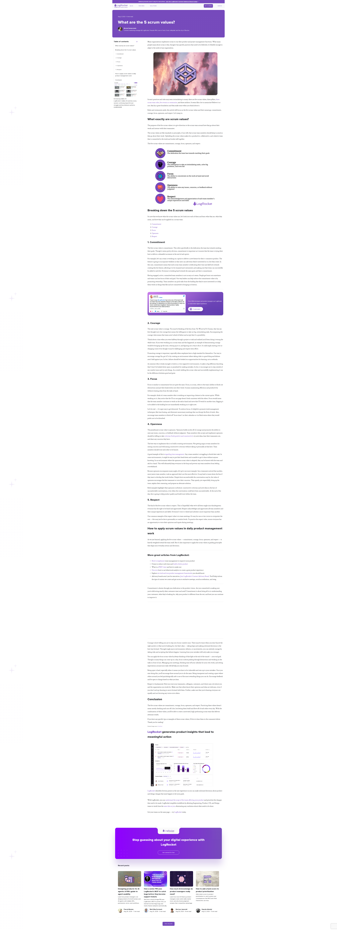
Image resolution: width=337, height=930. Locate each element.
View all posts (168, 923)
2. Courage (119, 57)
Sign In (220, 6)
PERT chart (162, 567)
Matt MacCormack (156, 909)
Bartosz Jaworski (181, 909)
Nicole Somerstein (130, 28)
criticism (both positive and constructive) (179, 436)
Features (141, 6)
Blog (131, 6)
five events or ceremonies (168, 102)
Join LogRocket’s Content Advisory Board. (194, 576)
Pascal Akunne (128, 909)
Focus (154, 230)
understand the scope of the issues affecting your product (184, 800)
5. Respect (118, 69)
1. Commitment (119, 54)
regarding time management (174, 454)
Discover (155, 570)
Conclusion (118, 80)
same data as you (169, 806)
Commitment (156, 224)
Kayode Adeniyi (207, 909)
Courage (154, 227)
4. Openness (119, 65)
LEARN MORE (118, 107)
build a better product (180, 564)
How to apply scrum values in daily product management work (125, 74)
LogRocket (154, 732)
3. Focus (118, 61)
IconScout (160, 726)
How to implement (158, 561)
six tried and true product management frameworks (174, 573)
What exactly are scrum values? (124, 45)
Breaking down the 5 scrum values (125, 50)
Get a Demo (208, 6)
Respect (154, 236)
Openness (155, 233)
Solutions (153, 6)
